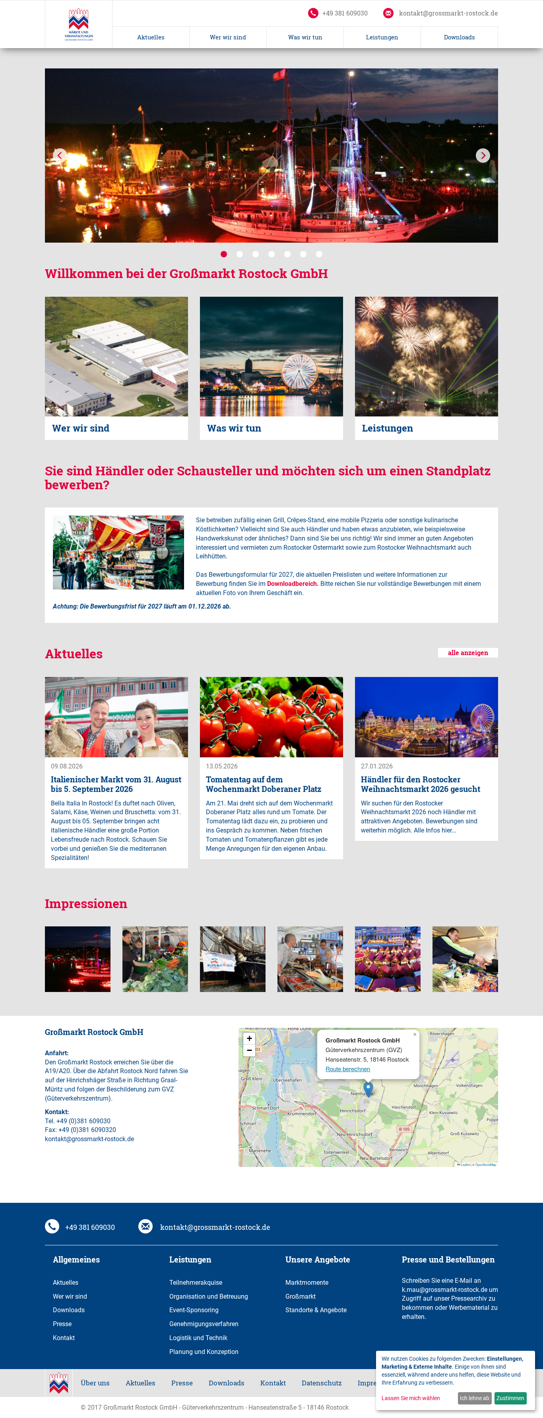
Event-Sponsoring (194, 1309)
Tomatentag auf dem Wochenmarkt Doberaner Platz (263, 784)
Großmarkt (300, 1296)
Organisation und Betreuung (208, 1296)
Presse (62, 1323)
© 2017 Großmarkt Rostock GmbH (129, 1407)
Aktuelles (151, 37)
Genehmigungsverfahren (204, 1323)
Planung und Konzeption (204, 1351)
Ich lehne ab (474, 1398)
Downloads (459, 37)
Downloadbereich (292, 583)
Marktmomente (306, 1282)
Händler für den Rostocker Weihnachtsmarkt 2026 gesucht (420, 784)
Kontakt (64, 1337)
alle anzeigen (468, 652)
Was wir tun (305, 37)
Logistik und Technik (198, 1337)
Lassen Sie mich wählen (411, 1398)
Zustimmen (510, 1398)
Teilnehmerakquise (195, 1282)
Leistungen (382, 37)
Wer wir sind (228, 37)
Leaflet (465, 1164)
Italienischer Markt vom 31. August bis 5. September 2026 (116, 784)
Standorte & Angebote (316, 1309)
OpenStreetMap (485, 1164)
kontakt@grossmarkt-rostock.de (448, 13)
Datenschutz (322, 1382)
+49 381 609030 (345, 13)
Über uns (95, 1382)
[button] (61, 155)
